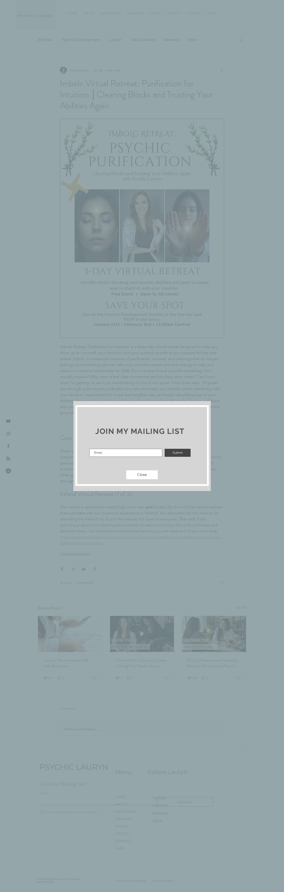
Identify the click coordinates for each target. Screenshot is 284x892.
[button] (142, 474)
